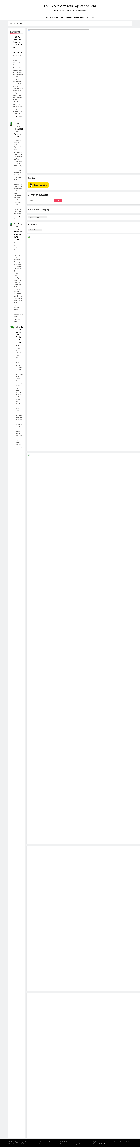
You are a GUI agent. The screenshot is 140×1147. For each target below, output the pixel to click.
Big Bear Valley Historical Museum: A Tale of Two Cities (18, 232)
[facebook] (9, 7)
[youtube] (12, 7)
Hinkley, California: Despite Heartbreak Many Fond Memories (18, 44)
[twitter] (16, 7)
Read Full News (17, 116)
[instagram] (14, 7)
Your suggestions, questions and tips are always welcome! (70, 17)
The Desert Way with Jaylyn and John (70, 6)
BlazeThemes (105, 1144)
